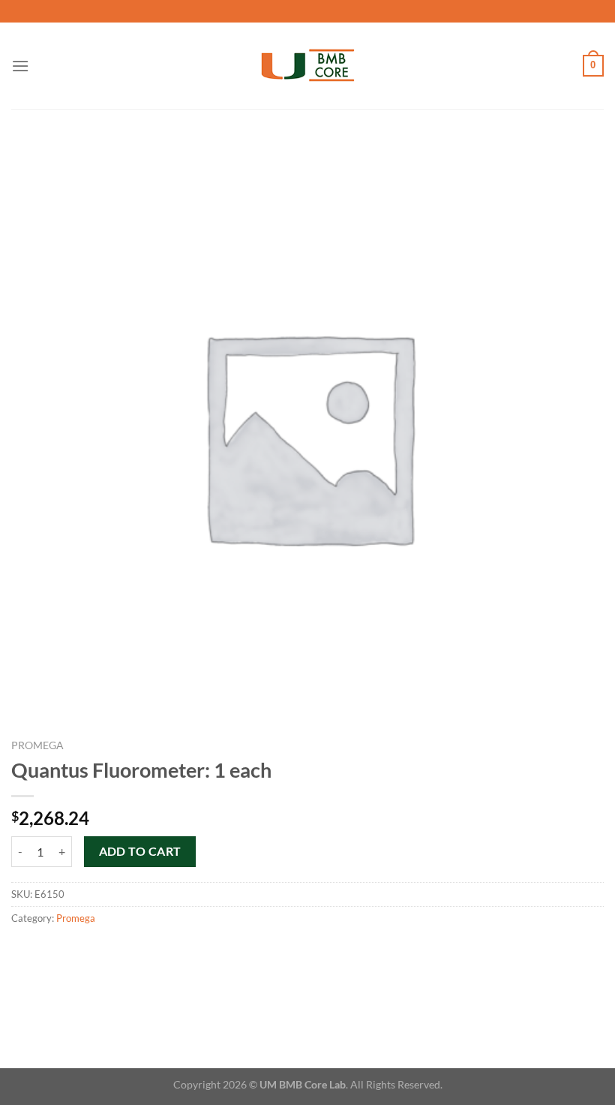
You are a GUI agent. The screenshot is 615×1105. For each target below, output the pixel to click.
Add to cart (140, 851)
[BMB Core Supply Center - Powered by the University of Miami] (308, 65)
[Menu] (20, 65)
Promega (37, 745)
